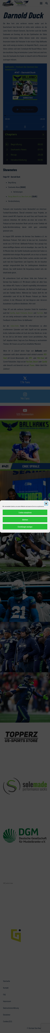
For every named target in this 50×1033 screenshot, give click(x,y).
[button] (46, 503)
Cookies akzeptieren (25, 512)
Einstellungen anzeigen (25, 527)
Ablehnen (25, 519)
